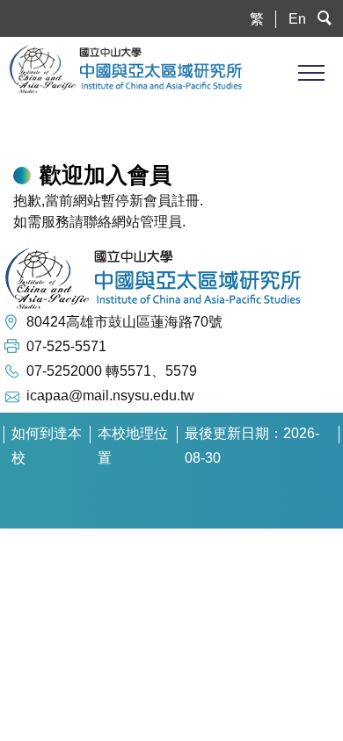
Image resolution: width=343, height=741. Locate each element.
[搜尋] (325, 19)
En (297, 18)
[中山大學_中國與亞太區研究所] (176, 69)
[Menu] (310, 72)
